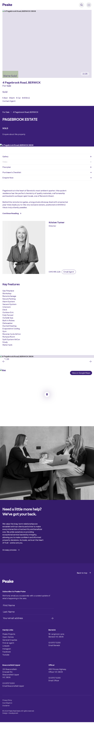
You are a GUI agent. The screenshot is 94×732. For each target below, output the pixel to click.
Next (90, 361)
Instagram (6, 648)
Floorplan (6, 167)
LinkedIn (6, 646)
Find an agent (8, 643)
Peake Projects (8, 634)
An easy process (9, 550)
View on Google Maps (81, 373)
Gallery (5, 156)
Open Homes (8, 637)
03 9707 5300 (54, 642)
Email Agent (69, 271)
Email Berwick (54, 645)
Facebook (6, 651)
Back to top (82, 573)
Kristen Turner (56, 222)
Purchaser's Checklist (11, 172)
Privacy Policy (7, 700)
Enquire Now (7, 177)
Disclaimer (6, 706)
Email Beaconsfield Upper (13, 686)
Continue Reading (10, 213)
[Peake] (14, 5)
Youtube (5, 654)
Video (4, 162)
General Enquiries (9, 640)
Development (13, 713)
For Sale (5, 112)
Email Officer (53, 680)
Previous (3, 361)
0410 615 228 (54, 271)
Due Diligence (7, 703)
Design (4, 713)
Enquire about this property (13, 134)
